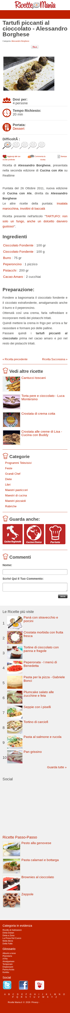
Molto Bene (8, 941)
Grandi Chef (12, 473)
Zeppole (27, 894)
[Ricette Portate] (55, 534)
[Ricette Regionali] (13, 534)
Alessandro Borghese (20, 41)
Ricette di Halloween (12, 930)
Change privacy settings (51, 1002)
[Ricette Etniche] (34, 534)
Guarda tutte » (57, 767)
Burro (7, 257)
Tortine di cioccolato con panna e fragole (41, 649)
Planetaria (7, 956)
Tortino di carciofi (36, 722)
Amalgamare (8, 961)
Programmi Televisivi (18, 462)
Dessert (18, 128)
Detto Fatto (8, 943)
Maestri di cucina (16, 495)
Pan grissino (33, 752)
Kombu (6, 972)
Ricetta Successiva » (54, 359)
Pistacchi (9, 270)
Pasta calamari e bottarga (40, 860)
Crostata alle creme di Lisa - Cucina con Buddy (41, 433)
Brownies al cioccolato (37, 877)
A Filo (5, 959)
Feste (8, 468)
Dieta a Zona (8, 935)
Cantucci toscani (33, 378)
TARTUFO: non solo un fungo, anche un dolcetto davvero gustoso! (35, 221)
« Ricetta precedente (15, 359)
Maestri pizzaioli (15, 500)
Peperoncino (12, 264)
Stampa (63, 156)
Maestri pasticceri (16, 490)
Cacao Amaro (13, 276)
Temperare (8, 964)
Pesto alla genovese (36, 843)
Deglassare (8, 967)
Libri (8, 484)
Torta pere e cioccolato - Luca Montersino (43, 397)
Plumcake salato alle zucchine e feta (39, 693)
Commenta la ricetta (39, 158)
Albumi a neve (9, 953)
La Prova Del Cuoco (12, 938)
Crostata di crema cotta (38, 413)
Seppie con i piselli (37, 707)
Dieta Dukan (8, 933)
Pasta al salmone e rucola (43, 737)
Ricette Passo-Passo (20, 837)
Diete (8, 479)
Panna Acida (8, 969)
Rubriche (10, 506)
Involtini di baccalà (32, 208)
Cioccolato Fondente (18, 245)
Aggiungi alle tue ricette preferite (11, 158)
